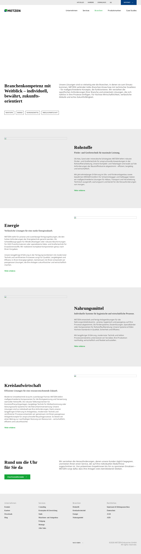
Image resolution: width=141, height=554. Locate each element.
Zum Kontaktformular (15, 477)
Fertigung (42, 521)
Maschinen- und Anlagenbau (48, 517)
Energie (20, 113)
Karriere (91, 2)
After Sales (42, 528)
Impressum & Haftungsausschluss (118, 507)
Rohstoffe (9, 113)
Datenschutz (111, 510)
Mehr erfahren (79, 190)
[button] (82, 543)
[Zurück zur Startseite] (12, 10)
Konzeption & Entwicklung (48, 510)
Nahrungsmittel (33, 113)
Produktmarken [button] (114, 10)
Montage (42, 525)
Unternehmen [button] (71, 10)
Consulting (42, 507)
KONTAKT (127, 2)
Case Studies (131, 10)
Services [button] (86, 10)
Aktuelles (80, 2)
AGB (109, 514)
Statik (40, 514)
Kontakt (7, 507)
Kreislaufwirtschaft (50, 113)
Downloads (102, 2)
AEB (108, 517)
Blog (6, 517)
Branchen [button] (99, 10)
